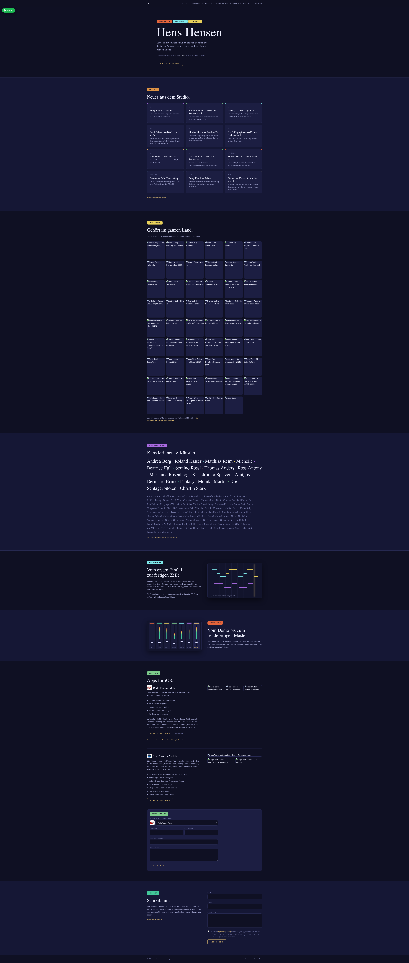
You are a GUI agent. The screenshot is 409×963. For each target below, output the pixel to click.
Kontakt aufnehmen (170, 63)
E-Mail (210, 902)
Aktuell (185, 3)
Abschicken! (217, 942)
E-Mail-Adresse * (157, 838)
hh (148, 3)
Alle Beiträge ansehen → (156, 197)
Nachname (188, 828)
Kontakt (258, 3)
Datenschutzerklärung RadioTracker (173, 740)
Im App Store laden (160, 733)
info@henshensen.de (154, 919)
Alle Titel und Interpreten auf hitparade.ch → (162, 537)
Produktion (235, 3)
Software (247, 3)
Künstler (209, 3)
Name (209, 893)
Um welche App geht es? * (161, 819)
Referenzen (197, 3)
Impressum (248, 959)
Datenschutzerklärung (224, 931)
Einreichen (158, 866)
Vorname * (154, 828)
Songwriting (222, 3)
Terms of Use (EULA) (153, 740)
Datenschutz (258, 959)
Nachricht (154, 847)
